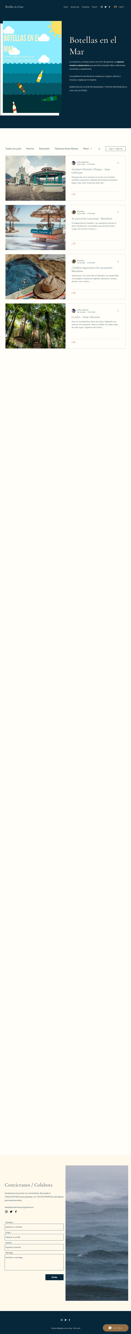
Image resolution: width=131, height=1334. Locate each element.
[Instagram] (101, 7)
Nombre (9, 1222)
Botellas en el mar (14, 6)
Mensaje (9, 1253)
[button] (32, 67)
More (86, 148)
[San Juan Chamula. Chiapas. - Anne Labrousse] (36, 178)
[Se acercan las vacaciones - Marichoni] (36, 227)
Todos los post (13, 148)
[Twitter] (105, 7)
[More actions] (119, 163)
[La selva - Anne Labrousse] (36, 325)
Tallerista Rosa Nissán (66, 148)
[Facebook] (109, 7)
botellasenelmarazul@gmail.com (19, 1207)
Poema (30, 148)
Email (7, 1233)
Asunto (8, 1243)
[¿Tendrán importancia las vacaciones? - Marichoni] (36, 276)
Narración (44, 148)
